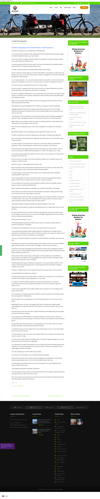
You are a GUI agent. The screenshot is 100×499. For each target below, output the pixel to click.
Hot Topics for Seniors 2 (74, 183)
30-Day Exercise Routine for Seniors (77, 164)
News (25, 43)
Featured (59, 446)
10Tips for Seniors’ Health (75, 161)
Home (51, 7)
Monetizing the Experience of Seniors (60, 458)
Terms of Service (60, 482)
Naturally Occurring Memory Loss (56, 396)
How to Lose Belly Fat (74, 186)
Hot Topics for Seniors (74, 180)
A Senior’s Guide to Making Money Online (60, 431)
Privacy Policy (60, 466)
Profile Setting (60, 471)
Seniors (61, 489)
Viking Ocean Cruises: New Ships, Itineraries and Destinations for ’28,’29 (76, 108)
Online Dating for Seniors (75, 194)
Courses (59, 442)
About (74, 7)
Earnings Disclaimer (61, 444)
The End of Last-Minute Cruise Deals (77, 122)
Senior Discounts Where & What (76, 197)
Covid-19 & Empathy (18, 386)
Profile (58, 468)
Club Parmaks (67, 7)
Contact (59, 439)
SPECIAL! (84, 7)
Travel (56, 7)
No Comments (20, 43)
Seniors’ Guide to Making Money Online (60, 478)
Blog (61, 7)
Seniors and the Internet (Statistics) (20, 396)
